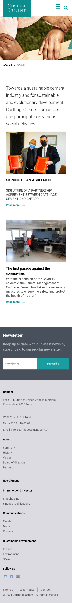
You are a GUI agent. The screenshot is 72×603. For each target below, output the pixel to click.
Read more (13, 205)
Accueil (7, 65)
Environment (11, 554)
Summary (9, 447)
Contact (46, 589)
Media (7, 526)
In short (8, 549)
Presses (8, 531)
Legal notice (26, 589)
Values (7, 457)
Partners (8, 467)
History (7, 452)
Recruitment (11, 480)
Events (7, 521)
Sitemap (8, 589)
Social (6, 559)
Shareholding (11, 498)
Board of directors (14, 462)
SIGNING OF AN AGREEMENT (29, 180)
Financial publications (16, 503)
